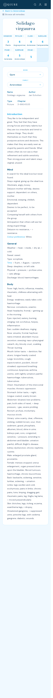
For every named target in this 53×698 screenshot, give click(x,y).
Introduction (14, 114)
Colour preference (16, 236)
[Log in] (40, 4)
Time (9, 262)
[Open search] (35, 4)
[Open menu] (45, 4)
